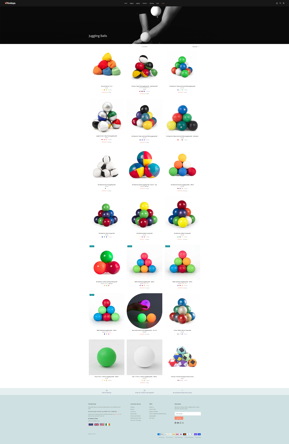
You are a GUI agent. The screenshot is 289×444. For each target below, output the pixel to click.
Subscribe (144, 228)
